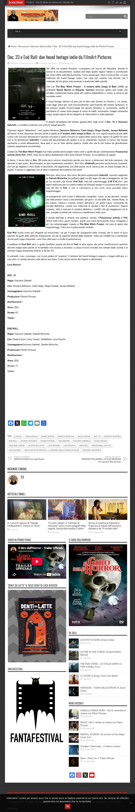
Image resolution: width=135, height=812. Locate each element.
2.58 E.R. (18, 436)
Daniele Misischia (66, 436)
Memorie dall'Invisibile (41, 46)
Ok (67, 806)
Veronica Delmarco (92, 450)
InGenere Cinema (27, 63)
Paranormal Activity (101, 445)
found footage (47, 441)
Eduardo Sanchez (112, 436)
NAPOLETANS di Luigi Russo (29, 458)
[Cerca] (125, 16)
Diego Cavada (84, 436)
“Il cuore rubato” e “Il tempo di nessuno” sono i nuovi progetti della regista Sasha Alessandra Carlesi (67, 525)
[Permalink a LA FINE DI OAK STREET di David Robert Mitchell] (74, 659)
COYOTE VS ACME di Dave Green (97, 640)
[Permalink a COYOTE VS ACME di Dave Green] (74, 647)
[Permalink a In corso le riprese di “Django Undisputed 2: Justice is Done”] (26, 519)
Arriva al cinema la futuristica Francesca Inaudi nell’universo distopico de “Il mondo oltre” (104, 525)
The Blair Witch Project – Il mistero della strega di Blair (51, 450)
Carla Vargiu (31, 436)
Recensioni (23, 46)
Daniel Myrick (47, 436)
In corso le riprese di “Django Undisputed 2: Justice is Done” (23, 524)
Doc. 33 (97, 436)
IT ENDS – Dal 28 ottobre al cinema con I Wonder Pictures (52, 2)
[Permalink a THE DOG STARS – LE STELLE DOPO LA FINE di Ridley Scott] (74, 671)
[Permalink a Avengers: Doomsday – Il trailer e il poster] (74, 754)
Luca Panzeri (54, 445)
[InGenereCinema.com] (32, 19)
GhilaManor (64, 441)
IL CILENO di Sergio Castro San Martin (99, 676)
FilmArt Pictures (29, 441)
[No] (131, 803)
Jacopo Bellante (36, 445)
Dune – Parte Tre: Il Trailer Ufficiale (97, 758)
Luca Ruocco (69, 445)
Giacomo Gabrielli (82, 441)
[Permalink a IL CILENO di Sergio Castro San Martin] (74, 683)
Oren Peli (83, 445)
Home (13, 46)
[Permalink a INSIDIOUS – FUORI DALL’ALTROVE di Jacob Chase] (74, 695)
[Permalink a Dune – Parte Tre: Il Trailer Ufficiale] (74, 766)
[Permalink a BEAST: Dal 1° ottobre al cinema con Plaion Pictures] (74, 730)
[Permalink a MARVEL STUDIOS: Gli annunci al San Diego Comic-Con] (74, 742)
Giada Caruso (100, 441)
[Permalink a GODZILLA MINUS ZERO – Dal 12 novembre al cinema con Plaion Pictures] (74, 718)
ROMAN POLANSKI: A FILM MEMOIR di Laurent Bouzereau (101, 459)
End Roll (13, 441)
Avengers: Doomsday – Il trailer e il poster (100, 746)
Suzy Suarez (15, 450)
